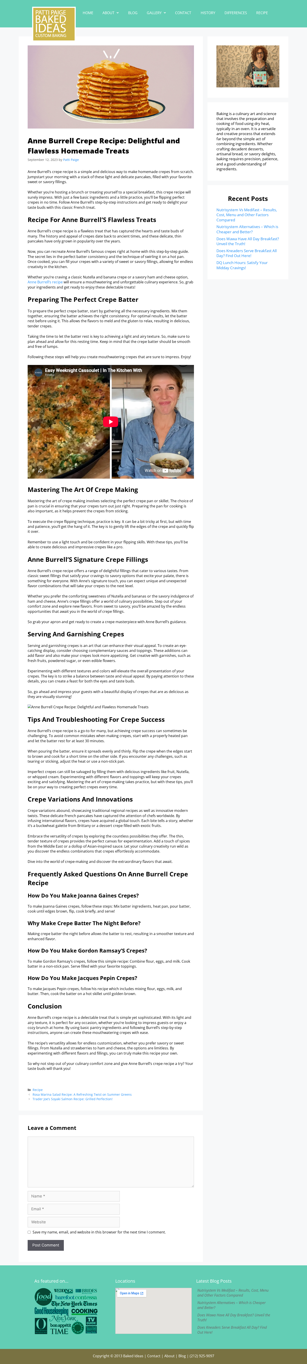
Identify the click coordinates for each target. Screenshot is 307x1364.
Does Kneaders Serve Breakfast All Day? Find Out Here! (246, 253)
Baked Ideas (133, 1355)
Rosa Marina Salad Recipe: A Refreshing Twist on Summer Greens (82, 1094)
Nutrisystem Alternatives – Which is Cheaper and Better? (247, 229)
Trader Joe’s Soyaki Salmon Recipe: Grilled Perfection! (73, 1099)
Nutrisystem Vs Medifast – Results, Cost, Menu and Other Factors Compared (246, 214)
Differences (236, 12)
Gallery (154, 12)
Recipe (262, 12)
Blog (133, 12)
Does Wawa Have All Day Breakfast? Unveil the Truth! (247, 241)
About (108, 12)
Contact (183, 12)
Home (88, 12)
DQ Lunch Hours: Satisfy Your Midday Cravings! (242, 265)
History (208, 12)
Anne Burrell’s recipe (45, 282)
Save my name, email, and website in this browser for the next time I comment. (99, 1232)
